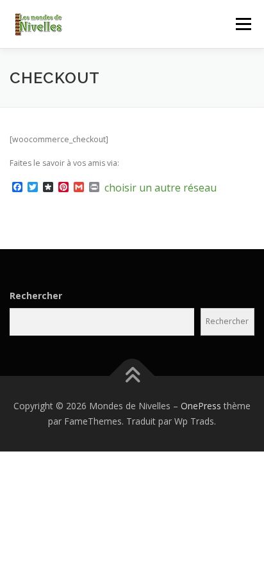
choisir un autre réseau (160, 188)
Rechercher (36, 295)
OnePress (201, 406)
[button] (61, 25)
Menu (242, 24)
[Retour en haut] (132, 376)
